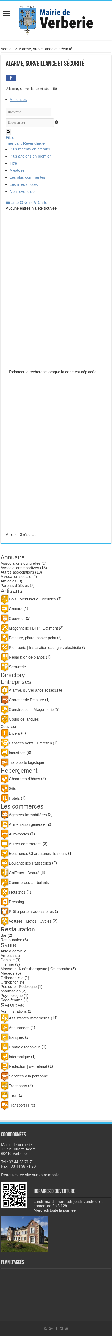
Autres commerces (25, 843)
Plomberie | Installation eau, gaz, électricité (45, 647)
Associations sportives (20, 567)
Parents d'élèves (15, 585)
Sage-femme (12, 1000)
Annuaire (13, 557)
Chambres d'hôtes (24, 779)
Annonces (18, 99)
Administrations (14, 1011)
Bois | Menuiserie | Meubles (32, 599)
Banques (16, 1037)
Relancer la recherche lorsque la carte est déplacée (52, 371)
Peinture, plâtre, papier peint (32, 638)
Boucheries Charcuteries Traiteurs (38, 853)
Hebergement (19, 770)
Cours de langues (24, 719)
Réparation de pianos (27, 657)
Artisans (11, 591)
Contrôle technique (25, 1047)
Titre (13, 163)
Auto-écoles (19, 834)
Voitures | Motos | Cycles (30, 921)
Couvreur (17, 618)
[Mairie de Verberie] (56, 19)
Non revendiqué (23, 191)
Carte (42, 202)
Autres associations (17, 572)
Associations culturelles (21, 563)
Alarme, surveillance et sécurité (35, 690)
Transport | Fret (22, 1105)
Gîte (12, 788)
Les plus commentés (27, 177)
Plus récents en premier (30, 149)
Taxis (13, 1095)
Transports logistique (26, 762)
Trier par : (25, 143)
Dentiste (8, 960)
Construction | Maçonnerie (31, 709)
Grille (28, 202)
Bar (4, 935)
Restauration (18, 929)
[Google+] (51, 1328)
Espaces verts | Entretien (30, 743)
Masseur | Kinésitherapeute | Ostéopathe (35, 969)
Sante (8, 945)
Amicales (8, 581)
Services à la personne (28, 1076)
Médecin (8, 973)
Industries (17, 752)
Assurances (19, 1027)
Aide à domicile (13, 951)
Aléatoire (17, 170)
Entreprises (16, 682)
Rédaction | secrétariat (28, 1066)
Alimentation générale (27, 824)
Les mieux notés (24, 184)
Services (12, 1005)
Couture (15, 609)
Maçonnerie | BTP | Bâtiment (33, 628)
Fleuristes (17, 892)
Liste (14, 202)
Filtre (10, 137)
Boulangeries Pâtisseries (30, 863)
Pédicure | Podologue (19, 986)
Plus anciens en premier (30, 156)
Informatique (19, 1056)
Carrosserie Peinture (26, 700)
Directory (13, 675)
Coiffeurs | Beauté (24, 873)
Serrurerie (17, 667)
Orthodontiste (12, 977)
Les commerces (22, 806)
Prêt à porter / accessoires (31, 911)
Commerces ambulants (29, 882)
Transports (18, 1086)
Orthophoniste (12, 982)
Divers (14, 733)
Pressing (16, 902)
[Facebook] (56, 1328)
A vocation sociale (16, 576)
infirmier (7, 964)
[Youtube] (67, 1328)
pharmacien (11, 991)
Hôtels (14, 798)
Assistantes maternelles (29, 1018)
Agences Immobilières (28, 814)
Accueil (7, 49)
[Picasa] (61, 1328)
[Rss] (45, 1328)
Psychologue (12, 995)
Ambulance (10, 955)
